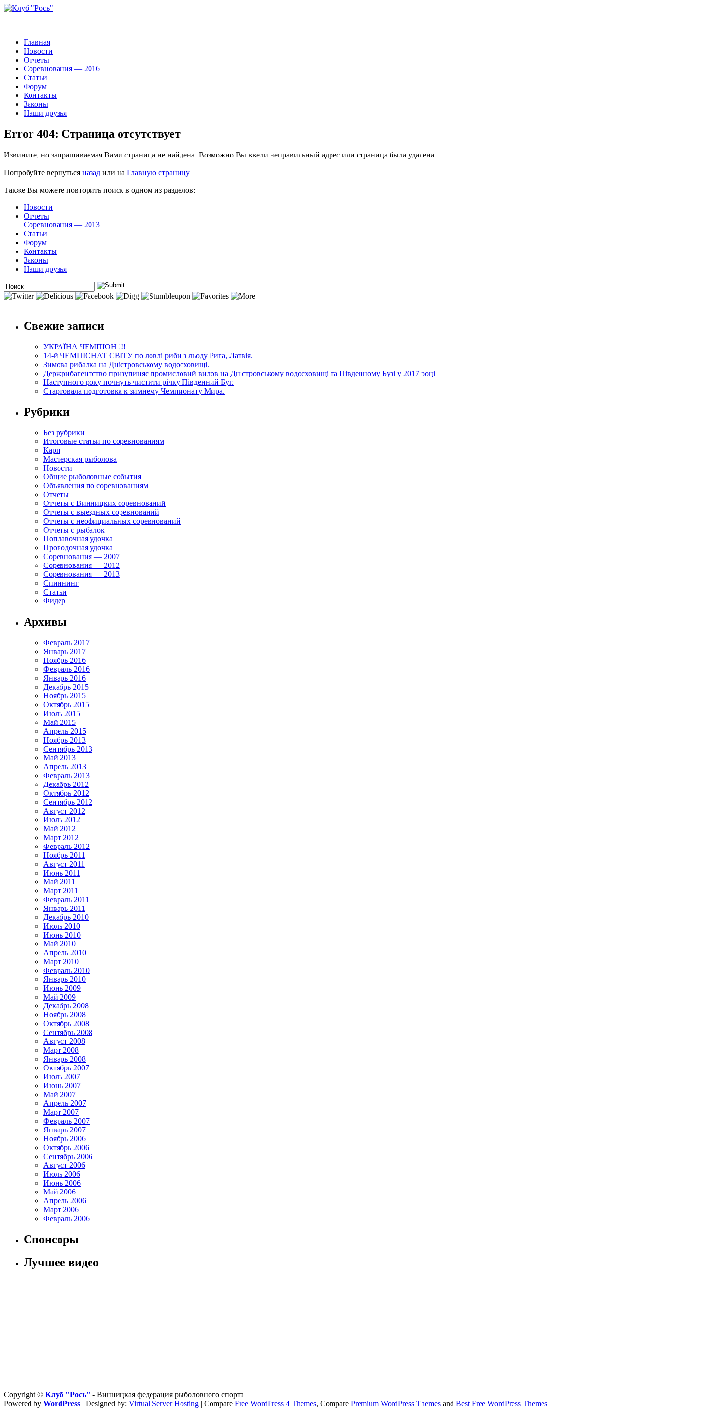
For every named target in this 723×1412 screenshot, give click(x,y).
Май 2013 (59, 757)
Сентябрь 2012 (67, 802)
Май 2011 (59, 882)
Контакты (40, 95)
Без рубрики (64, 432)
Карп (51, 450)
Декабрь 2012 (66, 784)
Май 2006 (59, 1192)
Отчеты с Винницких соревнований (104, 503)
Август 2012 (64, 811)
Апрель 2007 (64, 1103)
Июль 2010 (61, 926)
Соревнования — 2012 (81, 565)
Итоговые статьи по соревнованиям (103, 441)
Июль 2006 (61, 1174)
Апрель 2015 (64, 731)
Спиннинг (61, 583)
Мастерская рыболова (80, 459)
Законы (36, 104)
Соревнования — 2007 (81, 556)
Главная (37, 42)
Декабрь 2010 (66, 917)
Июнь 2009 (62, 988)
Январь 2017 (64, 651)
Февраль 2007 (66, 1121)
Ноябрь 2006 (64, 1138)
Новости (38, 51)
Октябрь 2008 (66, 1023)
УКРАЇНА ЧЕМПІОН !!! (84, 347)
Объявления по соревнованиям (95, 485)
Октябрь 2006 (66, 1147)
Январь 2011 (64, 908)
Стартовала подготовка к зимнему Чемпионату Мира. (134, 391)
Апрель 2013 (64, 766)
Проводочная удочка (78, 547)
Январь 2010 (64, 979)
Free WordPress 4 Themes (275, 1403)
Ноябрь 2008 (64, 1014)
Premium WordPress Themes (396, 1403)
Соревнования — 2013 (62, 224)
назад (91, 172)
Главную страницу (158, 172)
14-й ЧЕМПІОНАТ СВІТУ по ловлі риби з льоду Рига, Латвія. (148, 355)
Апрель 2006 (64, 1200)
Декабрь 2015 (66, 687)
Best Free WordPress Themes (501, 1403)
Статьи (35, 77)
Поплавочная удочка (78, 538)
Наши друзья (45, 113)
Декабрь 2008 (66, 1006)
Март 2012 (61, 837)
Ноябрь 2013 (64, 740)
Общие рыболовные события (92, 476)
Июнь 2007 (62, 1085)
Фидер (54, 600)
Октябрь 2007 (66, 1068)
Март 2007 (61, 1112)
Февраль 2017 (66, 642)
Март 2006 (61, 1209)
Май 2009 (59, 997)
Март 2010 (61, 961)
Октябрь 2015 (66, 704)
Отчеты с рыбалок (74, 530)
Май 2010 (59, 944)
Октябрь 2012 (66, 793)
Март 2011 (60, 890)
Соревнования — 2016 (62, 68)
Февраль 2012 (66, 846)
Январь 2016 (64, 678)
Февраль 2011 (66, 899)
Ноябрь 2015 (64, 695)
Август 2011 (64, 864)
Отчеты (36, 60)
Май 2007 (59, 1094)
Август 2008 (64, 1041)
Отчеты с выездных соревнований (101, 512)
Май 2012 (59, 828)
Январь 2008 (64, 1059)
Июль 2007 (61, 1076)
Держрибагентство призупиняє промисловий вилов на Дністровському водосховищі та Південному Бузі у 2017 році (239, 373)
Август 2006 (64, 1165)
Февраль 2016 (66, 669)
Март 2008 (61, 1050)
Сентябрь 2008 (67, 1032)
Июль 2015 (61, 713)
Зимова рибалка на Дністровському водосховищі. (126, 364)
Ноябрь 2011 (64, 855)
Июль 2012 (61, 820)
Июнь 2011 (61, 873)
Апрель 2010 (64, 952)
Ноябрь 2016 (64, 660)
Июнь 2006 (62, 1183)
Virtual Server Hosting (164, 1403)
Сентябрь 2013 (67, 749)
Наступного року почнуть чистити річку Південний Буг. (138, 382)
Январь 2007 (64, 1130)
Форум (35, 86)
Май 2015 (59, 722)
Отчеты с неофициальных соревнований (112, 521)
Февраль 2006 (66, 1218)
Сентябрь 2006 (67, 1156)
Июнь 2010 (62, 935)
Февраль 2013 (66, 775)
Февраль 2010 (66, 970)
